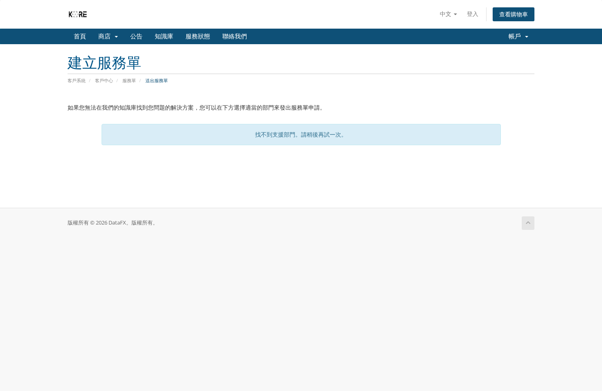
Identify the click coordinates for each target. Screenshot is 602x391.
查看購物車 (513, 14)
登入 (472, 14)
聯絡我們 (234, 36)
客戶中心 (104, 80)
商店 (106, 36)
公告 (136, 36)
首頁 (80, 36)
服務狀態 (198, 36)
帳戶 (516, 36)
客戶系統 (77, 80)
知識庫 (164, 36)
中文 (446, 14)
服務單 (129, 80)
